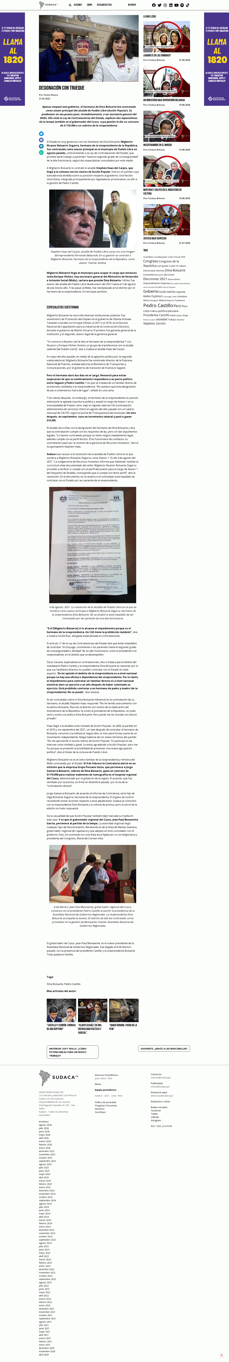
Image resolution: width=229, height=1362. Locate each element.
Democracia (149, 270)
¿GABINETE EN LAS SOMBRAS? (157, 55)
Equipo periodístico (105, 1089)
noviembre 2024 (47, 1193)
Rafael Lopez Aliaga (179, 315)
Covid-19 (173, 265)
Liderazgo (167, 296)
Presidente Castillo (156, 315)
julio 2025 (44, 1167)
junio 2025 (44, 1170)
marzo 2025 (45, 1180)
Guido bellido (167, 291)
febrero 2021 (45, 1341)
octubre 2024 (45, 1197)
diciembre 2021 (46, 1308)
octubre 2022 (45, 1275)
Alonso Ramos (50, 95)
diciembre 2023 (46, 1229)
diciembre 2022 (46, 1269)
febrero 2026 (45, 1144)
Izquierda (180, 291)
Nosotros (100, 1108)
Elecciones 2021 (155, 279)
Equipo (89, 5)
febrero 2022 (45, 1302)
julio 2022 (44, 1285)
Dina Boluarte (55, 984)
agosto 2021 (45, 1321)
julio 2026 (44, 1128)
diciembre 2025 (46, 1151)
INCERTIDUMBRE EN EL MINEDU (157, 145)
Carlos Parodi (174, 257)
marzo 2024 (45, 1220)
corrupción (162, 265)
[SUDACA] (48, 5)
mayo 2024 (44, 1213)
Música (162, 300)
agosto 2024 (45, 1203)
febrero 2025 (45, 1183)
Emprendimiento (151, 283)
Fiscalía (158, 287)
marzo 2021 (45, 1338)
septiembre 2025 (47, 1160)
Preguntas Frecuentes (106, 1105)
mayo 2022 (44, 1292)
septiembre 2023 (47, 1239)
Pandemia (180, 300)
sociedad (161, 319)
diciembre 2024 (46, 1190)
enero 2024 (44, 1226)
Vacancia (180, 319)
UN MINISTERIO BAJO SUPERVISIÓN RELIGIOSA (164, 100)
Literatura (182, 296)
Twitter (154, 1113)
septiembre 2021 (47, 1318)
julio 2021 (44, 1325)
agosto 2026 (45, 1124)
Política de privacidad (105, 1102)
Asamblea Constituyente (155, 256)
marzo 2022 (45, 1298)
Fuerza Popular (169, 287)
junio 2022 (44, 1288)
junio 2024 (44, 1210)
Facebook (156, 1110)
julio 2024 (44, 1206)
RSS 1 (154, 1126)
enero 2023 (44, 1265)
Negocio (170, 300)
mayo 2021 (44, 1331)
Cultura (182, 265)
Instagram (156, 1120)
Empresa (165, 283)
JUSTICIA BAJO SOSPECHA (154, 238)
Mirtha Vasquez (150, 300)
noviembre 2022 (47, 1272)
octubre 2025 (45, 1157)
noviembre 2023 (47, 1233)
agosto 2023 (45, 1243)
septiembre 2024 (47, 1200)
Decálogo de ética (104, 5)
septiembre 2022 (47, 1279)
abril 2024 (44, 1216)
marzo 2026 (45, 1141)
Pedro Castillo (72, 984)
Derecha (160, 270)
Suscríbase (100, 1112)
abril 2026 (44, 1138)
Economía (148, 274)
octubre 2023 (45, 1236)
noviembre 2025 (47, 1154)
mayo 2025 (44, 1174)
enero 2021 (44, 1344)
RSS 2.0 (161, 1126)
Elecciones (169, 274)
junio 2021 (44, 1328)
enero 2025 (44, 1187)
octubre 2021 (45, 1315)
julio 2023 (44, 1246)
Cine (183, 256)
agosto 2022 (45, 1282)
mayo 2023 (44, 1252)
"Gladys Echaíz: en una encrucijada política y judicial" (89, 1029)
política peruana (168, 311)
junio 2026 (44, 1131)
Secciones (78, 5)
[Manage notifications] (221, 1355)
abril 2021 (44, 1334)
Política (153, 311)
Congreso (150, 261)
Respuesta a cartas (160, 1101)
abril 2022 (44, 1295)
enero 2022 (44, 1305)
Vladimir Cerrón (154, 323)
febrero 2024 (45, 1223)
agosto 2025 (45, 1164)
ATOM (168, 1126)
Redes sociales (149, 319)
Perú (177, 305)
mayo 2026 (44, 1134)
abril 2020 (44, 1354)
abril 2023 (44, 1256)
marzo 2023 (45, 1259)
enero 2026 (44, 1147)
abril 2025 (44, 1177)
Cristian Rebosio (156, 60)
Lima (174, 296)
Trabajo (172, 319)
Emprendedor (174, 279)
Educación (158, 275)
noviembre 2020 (47, 1351)
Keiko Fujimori (153, 296)
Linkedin (155, 1117)
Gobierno (151, 291)
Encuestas (175, 283)
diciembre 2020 (46, 1348)
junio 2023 (44, 1249)
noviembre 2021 (47, 1311)
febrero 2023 (45, 1262)
